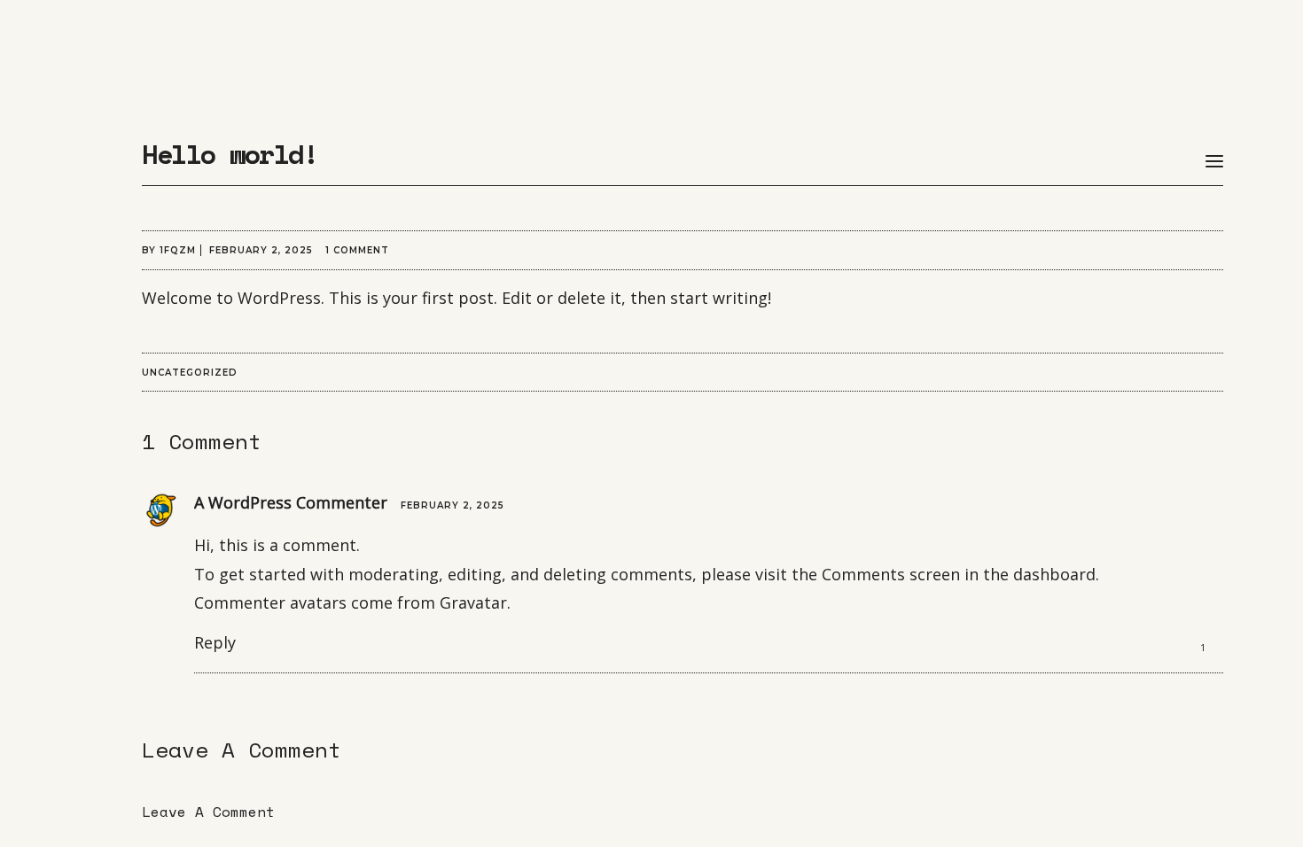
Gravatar (473, 602)
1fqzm (178, 250)
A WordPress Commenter (290, 502)
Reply (215, 642)
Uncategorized (190, 372)
